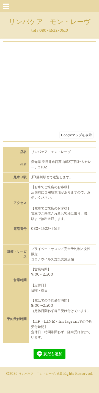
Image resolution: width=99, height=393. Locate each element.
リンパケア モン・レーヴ (49, 22)
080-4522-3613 (53, 31)
